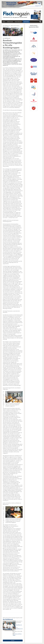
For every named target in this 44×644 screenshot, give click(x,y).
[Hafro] (22, 7)
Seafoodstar (26, 21)
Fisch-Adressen (18, 21)
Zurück (12, 640)
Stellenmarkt (10, 21)
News (4, 21)
